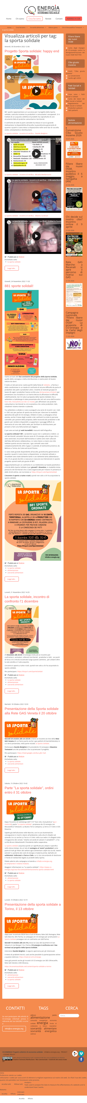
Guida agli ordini (74, 78)
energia (43, 1023)
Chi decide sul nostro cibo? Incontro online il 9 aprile (74, 221)
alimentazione (12, 570)
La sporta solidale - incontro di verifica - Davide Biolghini (26, 133)
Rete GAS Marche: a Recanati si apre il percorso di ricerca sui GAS (74, 269)
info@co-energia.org (44, 861)
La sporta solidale (11, 846)
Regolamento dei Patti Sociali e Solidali (75, 104)
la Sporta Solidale (42, 743)
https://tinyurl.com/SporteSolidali (44, 472)
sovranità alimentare (15, 573)
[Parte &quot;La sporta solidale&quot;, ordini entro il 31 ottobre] (22, 808)
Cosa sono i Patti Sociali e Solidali (75, 95)
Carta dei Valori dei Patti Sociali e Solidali (75, 100)
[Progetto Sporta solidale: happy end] (22, 64)
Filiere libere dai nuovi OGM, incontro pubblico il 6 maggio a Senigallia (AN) (74, 172)
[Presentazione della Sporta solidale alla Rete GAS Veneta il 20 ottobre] (22, 727)
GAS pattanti (73, 110)
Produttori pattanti (75, 108)
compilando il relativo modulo (17, 864)
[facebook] (81, 1059)
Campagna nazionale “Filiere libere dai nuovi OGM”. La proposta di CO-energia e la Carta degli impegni (74, 322)
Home (8, 18)
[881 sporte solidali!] (22, 332)
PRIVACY (64, 1052)
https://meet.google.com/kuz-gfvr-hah (31, 753)
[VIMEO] (81, 1053)
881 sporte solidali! (19, 286)
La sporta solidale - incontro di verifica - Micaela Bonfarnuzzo (28, 174)
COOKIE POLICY (9, 1054)
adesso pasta (43, 1015)
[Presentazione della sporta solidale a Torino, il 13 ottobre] (22, 923)
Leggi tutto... (11, 268)
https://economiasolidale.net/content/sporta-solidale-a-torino (28, 966)
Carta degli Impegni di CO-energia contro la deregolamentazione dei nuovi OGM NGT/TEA (75, 51)
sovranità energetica (43, 1031)
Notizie (48, 18)
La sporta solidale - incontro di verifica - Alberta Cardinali (26, 216)
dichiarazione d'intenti (48, 392)
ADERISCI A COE (73, 18)
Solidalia (47, 385)
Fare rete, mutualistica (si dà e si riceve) (20, 402)
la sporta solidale (14, 262)
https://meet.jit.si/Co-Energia (30, 957)
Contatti (59, 18)
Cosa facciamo (35, 18)
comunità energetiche (40, 1020)
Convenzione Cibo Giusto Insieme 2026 (74, 132)
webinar (33, 1034)
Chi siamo (20, 18)
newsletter (53, 1026)
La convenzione (74, 76)
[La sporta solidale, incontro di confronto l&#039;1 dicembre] (22, 629)
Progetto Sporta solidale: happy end (32, 51)
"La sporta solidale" (24, 824)
